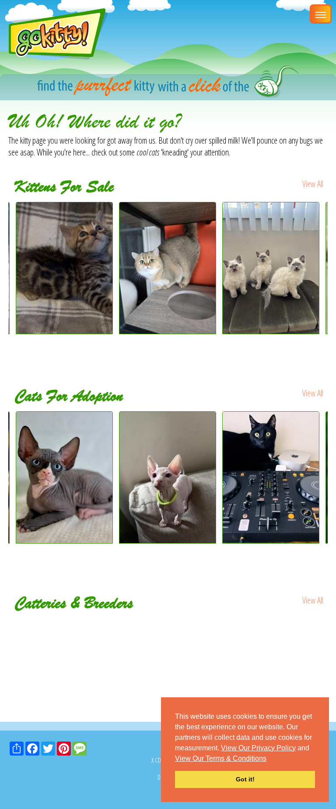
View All (312, 184)
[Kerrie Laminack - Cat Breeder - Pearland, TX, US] (245, 624)
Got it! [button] (245, 779)
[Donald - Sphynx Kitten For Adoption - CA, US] (168, 477)
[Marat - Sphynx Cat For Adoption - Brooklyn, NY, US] (65, 477)
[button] (269, 759)
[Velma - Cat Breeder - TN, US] (91, 624)
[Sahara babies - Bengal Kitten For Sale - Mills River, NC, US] (64, 331)
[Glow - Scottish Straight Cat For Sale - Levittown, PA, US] (167, 331)
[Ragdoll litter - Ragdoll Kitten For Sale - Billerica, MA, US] (270, 331)
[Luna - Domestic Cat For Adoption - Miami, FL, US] (271, 477)
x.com (158, 760)
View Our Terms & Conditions (220, 758)
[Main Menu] (321, 14)
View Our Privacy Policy (258, 748)
